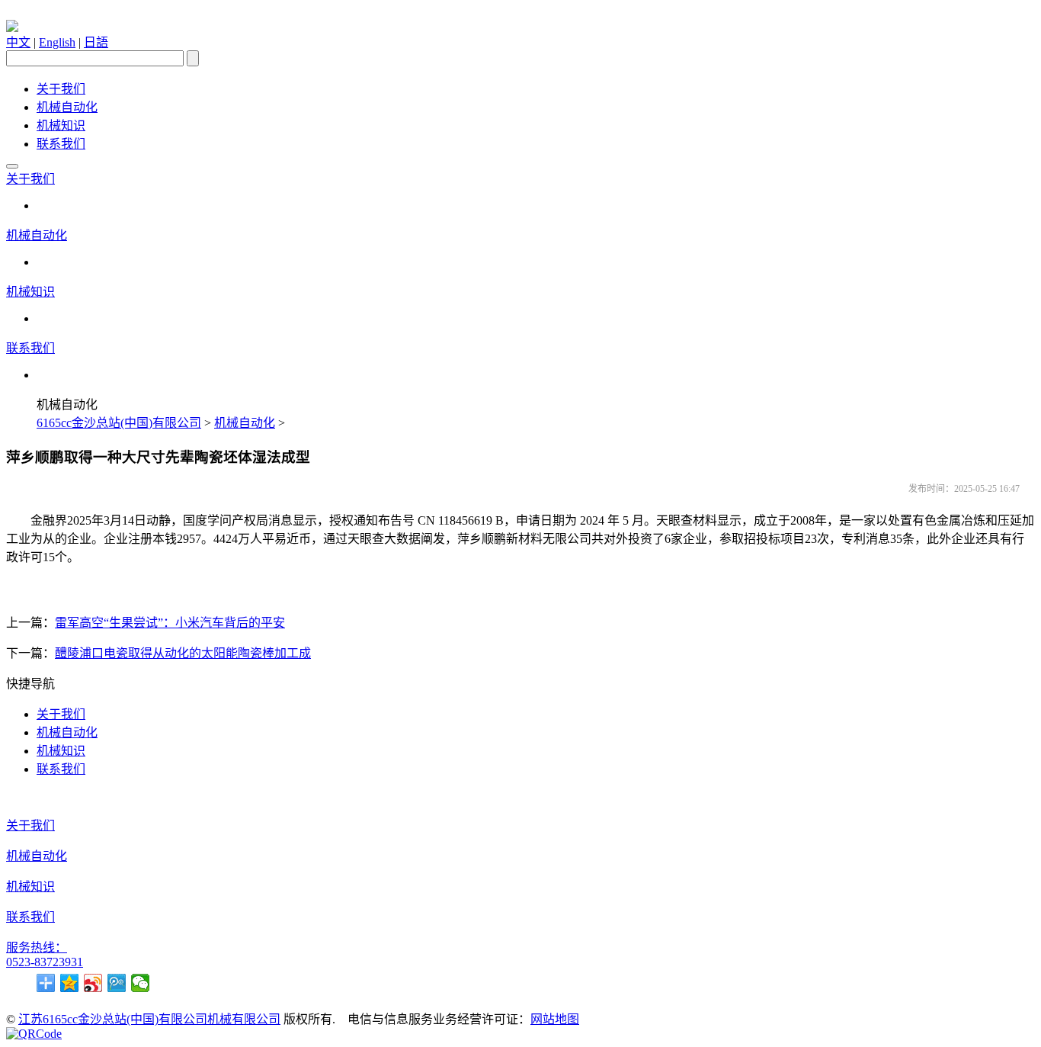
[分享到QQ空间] (69, 983)
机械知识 (61, 125)
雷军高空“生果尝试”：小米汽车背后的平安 (170, 622)
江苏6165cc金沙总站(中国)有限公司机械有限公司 (149, 1019)
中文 (18, 42)
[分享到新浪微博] (93, 983)
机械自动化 (67, 107)
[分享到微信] (140, 983)
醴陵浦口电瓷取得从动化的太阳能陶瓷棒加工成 (183, 653)
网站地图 (554, 1019)
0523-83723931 (44, 961)
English (57, 42)
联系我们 (61, 143)
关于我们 (61, 88)
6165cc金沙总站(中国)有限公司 (119, 422)
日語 (96, 42)
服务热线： (36, 947)
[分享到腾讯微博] (117, 983)
